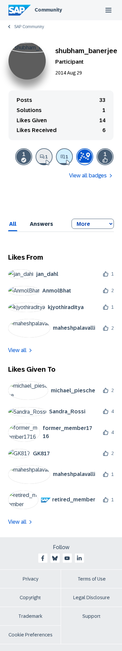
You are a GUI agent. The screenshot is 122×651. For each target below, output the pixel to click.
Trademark (30, 616)
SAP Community (29, 26)
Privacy (30, 579)
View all (17, 350)
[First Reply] (64, 156)
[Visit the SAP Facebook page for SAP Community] (42, 558)
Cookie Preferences (30, 634)
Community (48, 10)
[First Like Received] (105, 156)
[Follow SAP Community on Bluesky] (55, 558)
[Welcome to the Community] (84, 156)
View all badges (88, 175)
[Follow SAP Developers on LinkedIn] (79, 558)
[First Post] (44, 156)
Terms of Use (92, 579)
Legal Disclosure (91, 597)
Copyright (30, 597)
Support (91, 616)
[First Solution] (23, 156)
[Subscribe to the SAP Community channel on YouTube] (67, 558)
